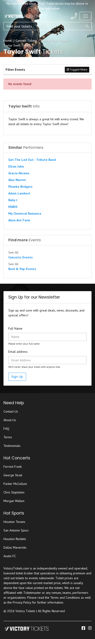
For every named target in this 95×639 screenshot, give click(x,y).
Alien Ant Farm (19, 220)
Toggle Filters (78, 69)
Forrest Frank (12, 466)
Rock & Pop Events (22, 269)
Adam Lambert (19, 193)
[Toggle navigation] (86, 16)
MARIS (13, 207)
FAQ (6, 428)
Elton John (16, 166)
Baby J (12, 200)
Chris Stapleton (13, 492)
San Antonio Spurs (16, 530)
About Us (9, 420)
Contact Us (10, 411)
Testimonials (12, 446)
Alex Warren (17, 180)
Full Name (15, 328)
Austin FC (9, 556)
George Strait (12, 475)
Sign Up (17, 376)
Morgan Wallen (13, 501)
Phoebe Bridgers (20, 186)
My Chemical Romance (24, 213)
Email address (18, 352)
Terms (7, 437)
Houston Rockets (14, 539)
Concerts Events (20, 257)
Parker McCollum (15, 484)
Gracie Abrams (19, 173)
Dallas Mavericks (15, 547)
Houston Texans (14, 522)
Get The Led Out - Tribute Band (32, 160)
